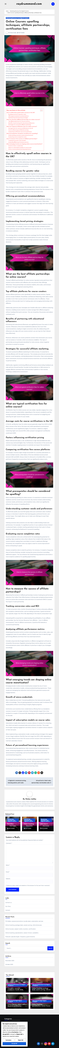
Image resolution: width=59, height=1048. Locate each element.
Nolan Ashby (13, 32)
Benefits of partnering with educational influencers (21, 123)
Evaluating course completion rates (17, 136)
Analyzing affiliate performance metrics (18, 142)
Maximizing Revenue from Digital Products (17, 18)
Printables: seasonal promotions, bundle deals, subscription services (24, 921)
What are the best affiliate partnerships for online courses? (23, 119)
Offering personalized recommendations (18, 116)
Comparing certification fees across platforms (20, 131)
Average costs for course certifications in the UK (20, 128)
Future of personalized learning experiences (19, 149)
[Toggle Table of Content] (40, 110)
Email (8, 872)
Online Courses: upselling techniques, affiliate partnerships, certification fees (28, 25)
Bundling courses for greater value (17, 114)
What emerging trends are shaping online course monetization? (24, 144)
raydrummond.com (29, 3)
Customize (8, 1040)
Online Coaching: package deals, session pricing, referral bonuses (23, 925)
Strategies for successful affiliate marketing (19, 124)
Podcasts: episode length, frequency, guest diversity (20, 936)
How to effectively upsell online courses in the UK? (21, 112)
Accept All (14, 1043)
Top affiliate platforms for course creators (19, 121)
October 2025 (9, 964)
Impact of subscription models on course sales (20, 147)
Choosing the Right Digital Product (15, 1001)
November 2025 (9, 960)
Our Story (8, 906)
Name (8, 865)
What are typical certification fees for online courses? (22, 126)
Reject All (20, 1040)
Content (7, 910)
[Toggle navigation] (5, 4)
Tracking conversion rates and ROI (17, 140)
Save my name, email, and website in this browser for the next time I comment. (28, 885)
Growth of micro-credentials (15, 145)
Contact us (8, 902)
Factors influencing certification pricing (18, 129)
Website (8, 878)
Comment (9, 843)
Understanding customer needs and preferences (20, 135)
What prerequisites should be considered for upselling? (22, 133)
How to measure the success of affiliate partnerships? (22, 138)
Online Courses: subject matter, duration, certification (20, 929)
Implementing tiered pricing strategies (18, 117)
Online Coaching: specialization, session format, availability (21, 933)
